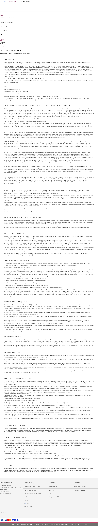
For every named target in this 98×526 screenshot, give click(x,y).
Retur (26, 500)
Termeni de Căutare (80, 486)
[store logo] (12, 4)
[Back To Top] (49, 522)
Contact (51, 493)
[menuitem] (2, 35)
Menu (1, 15)
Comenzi (51, 490)
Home (1, 50)
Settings (2, 40)
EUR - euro (6, 47)
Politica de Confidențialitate (33, 493)
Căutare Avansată (79, 490)
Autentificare (53, 486)
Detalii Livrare (28, 497)
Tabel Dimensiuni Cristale (32, 486)
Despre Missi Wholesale (56, 497)
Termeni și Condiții (30, 490)
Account (2, 39)
